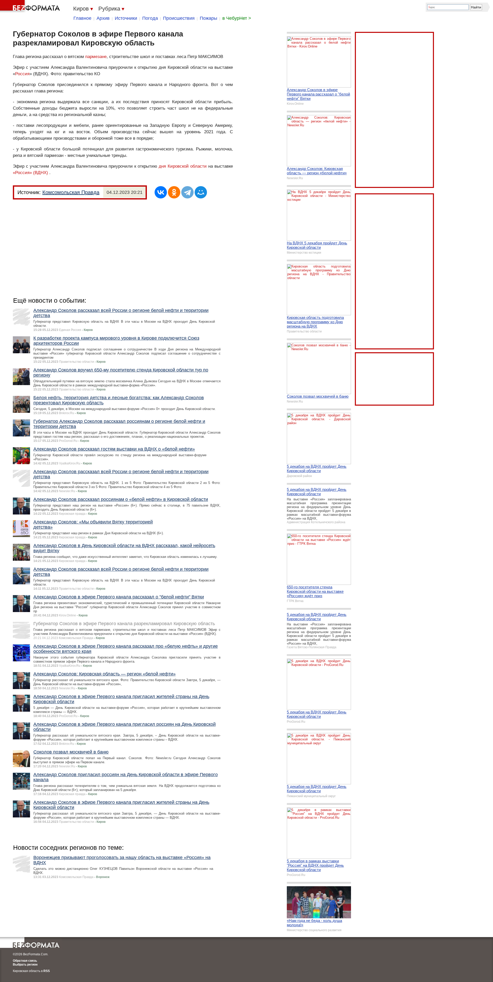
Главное (82, 18)
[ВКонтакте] (161, 192)
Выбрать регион (25, 964)
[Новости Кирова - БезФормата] (31, 6)
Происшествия (179, 18)
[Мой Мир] (201, 192)
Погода (150, 18)
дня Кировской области (182, 166)
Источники (126, 18)
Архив (103, 18)
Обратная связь (25, 960)
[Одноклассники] (174, 192)
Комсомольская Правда (70, 192)
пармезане (96, 56)
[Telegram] (187, 192)
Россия (22, 73)
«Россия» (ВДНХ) (30, 172)
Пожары (208, 18)
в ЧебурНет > (236, 18)
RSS (46, 971)
